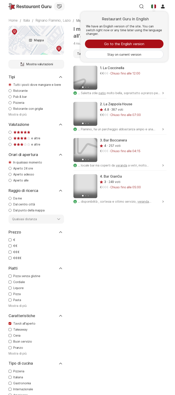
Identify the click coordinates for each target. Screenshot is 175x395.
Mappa (39, 40)
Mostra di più (18, 114)
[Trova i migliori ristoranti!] (30, 6)
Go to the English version (124, 44)
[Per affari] (59, 6)
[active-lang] (153, 6)
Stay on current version (124, 54)
